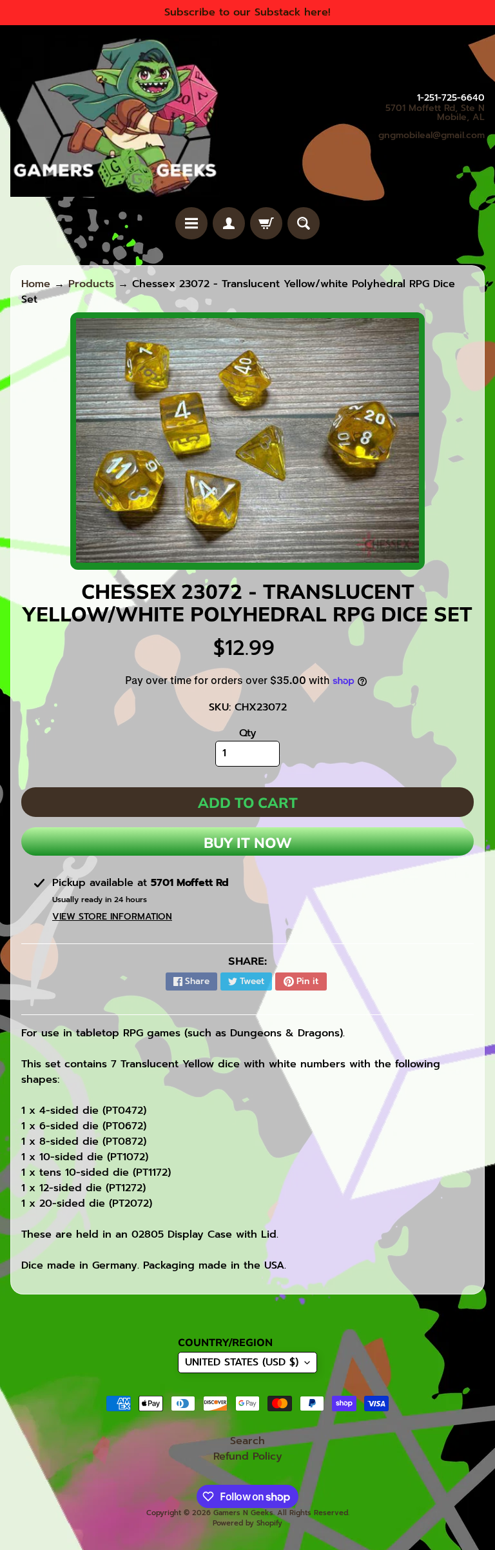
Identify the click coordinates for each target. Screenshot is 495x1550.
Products (91, 284)
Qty (248, 733)
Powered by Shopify (247, 1523)
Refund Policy (247, 1456)
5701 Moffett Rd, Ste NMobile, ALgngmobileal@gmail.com (431, 122)
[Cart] (266, 223)
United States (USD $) (241, 1362)
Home (35, 284)
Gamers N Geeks (243, 1512)
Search (247, 1441)
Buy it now (248, 843)
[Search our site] (303, 223)
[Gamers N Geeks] (115, 116)
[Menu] (191, 223)
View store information (112, 916)
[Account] (229, 223)
